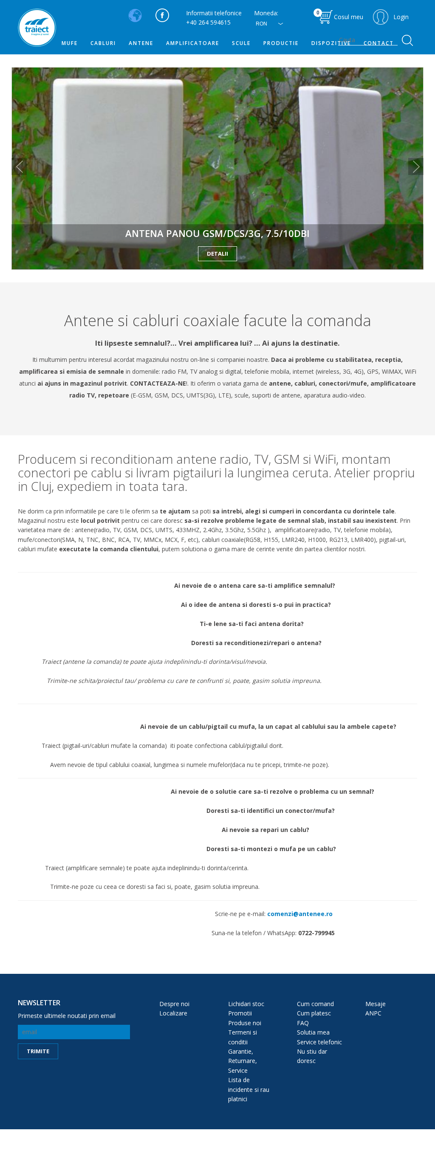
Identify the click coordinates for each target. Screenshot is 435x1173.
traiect (37, 27)
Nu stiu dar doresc (312, 1056)
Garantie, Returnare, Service (242, 1060)
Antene (141, 43)
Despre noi (174, 1004)
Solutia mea (313, 1032)
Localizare (173, 1013)
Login (401, 17)
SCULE (241, 43)
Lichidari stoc (246, 1004)
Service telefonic (319, 1042)
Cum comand (315, 1004)
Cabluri (103, 43)
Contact (379, 43)
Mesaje (375, 1004)
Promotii (240, 1013)
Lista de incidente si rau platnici (248, 1089)
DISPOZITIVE (331, 43)
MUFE (70, 43)
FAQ (303, 1023)
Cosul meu (340, 15)
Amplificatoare (192, 43)
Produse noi (244, 1023)
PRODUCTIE (281, 43)
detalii (217, 253)
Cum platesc (314, 1013)
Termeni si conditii (242, 1037)
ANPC (373, 1013)
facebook (162, 15)
